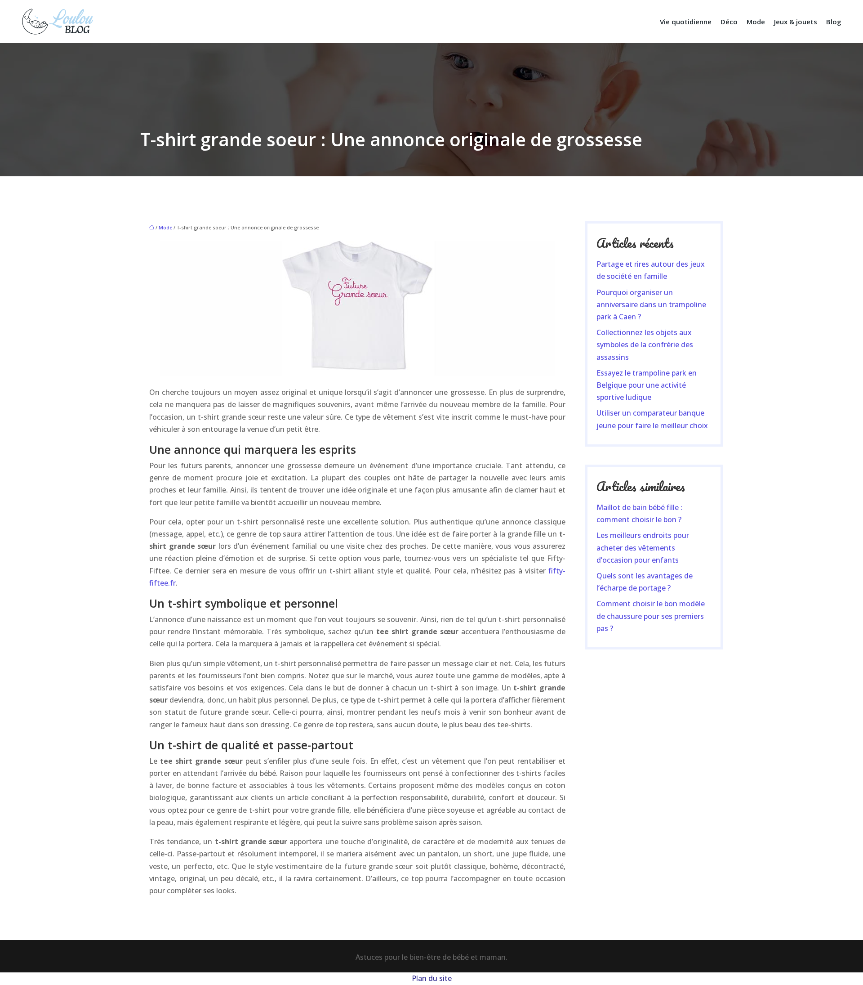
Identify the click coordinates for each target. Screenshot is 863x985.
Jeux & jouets (795, 21)
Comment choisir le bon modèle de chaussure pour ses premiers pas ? (650, 616)
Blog (833, 21)
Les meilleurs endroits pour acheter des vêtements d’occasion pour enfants (642, 547)
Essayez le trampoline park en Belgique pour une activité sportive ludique (646, 385)
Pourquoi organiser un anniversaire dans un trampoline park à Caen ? (651, 304)
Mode (756, 21)
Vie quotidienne (686, 21)
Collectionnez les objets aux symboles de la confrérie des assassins (644, 344)
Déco (729, 21)
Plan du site (432, 978)
